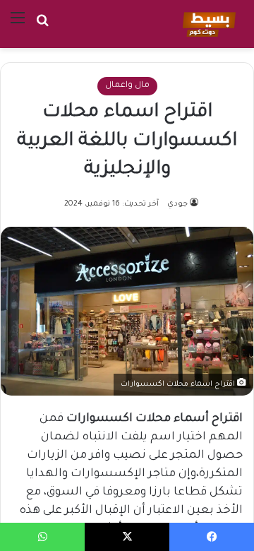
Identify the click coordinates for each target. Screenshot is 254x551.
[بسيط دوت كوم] (207, 24)
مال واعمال (127, 85)
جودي (177, 204)
